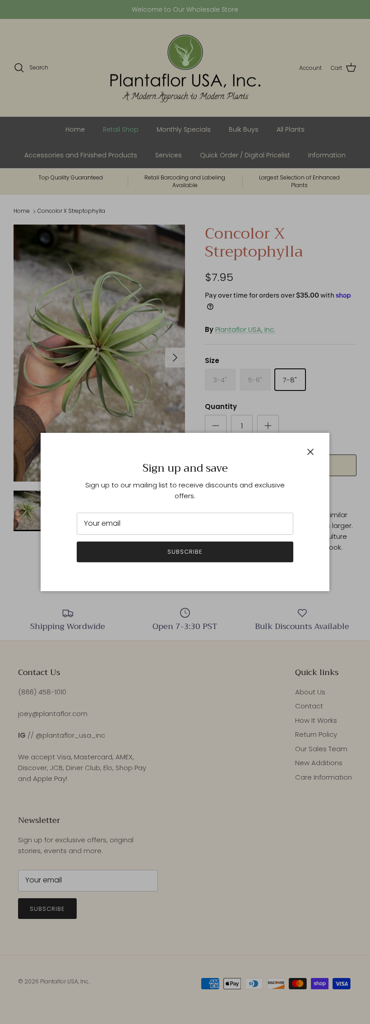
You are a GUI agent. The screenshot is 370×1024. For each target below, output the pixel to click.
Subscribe (185, 551)
